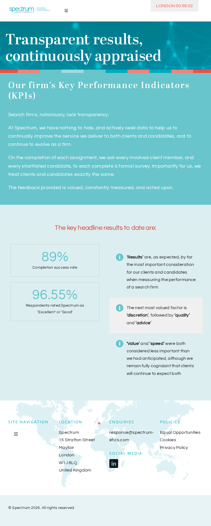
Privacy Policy (174, 447)
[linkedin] (113, 463)
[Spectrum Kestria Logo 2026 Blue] (29, 8)
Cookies (168, 440)
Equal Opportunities (180, 432)
